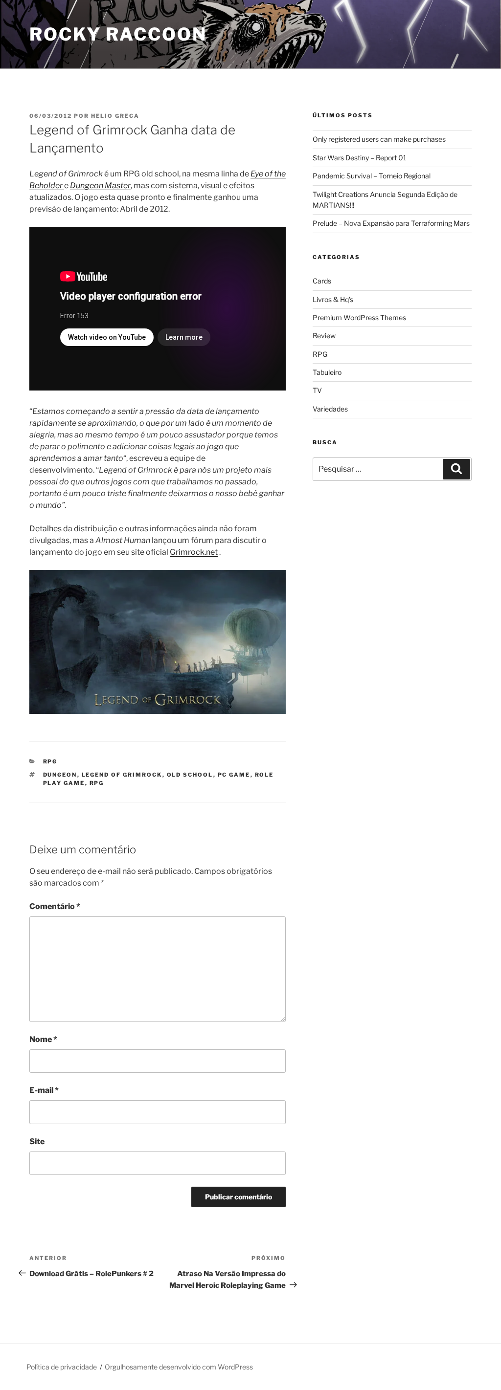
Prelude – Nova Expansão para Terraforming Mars (391, 223)
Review (324, 335)
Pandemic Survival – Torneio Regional (372, 176)
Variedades (330, 409)
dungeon (60, 774)
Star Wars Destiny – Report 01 (360, 157)
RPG (50, 761)
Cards (322, 281)
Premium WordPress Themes (359, 317)
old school (190, 774)
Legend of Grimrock (122, 774)
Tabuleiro (327, 372)
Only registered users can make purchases (379, 139)
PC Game (234, 774)
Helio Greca (115, 115)
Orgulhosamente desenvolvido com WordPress (179, 1367)
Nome (43, 1039)
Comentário (54, 906)
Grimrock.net (194, 552)
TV (317, 390)
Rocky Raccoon (117, 34)
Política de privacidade (61, 1367)
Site (37, 1141)
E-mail (44, 1090)
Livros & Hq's (333, 299)
